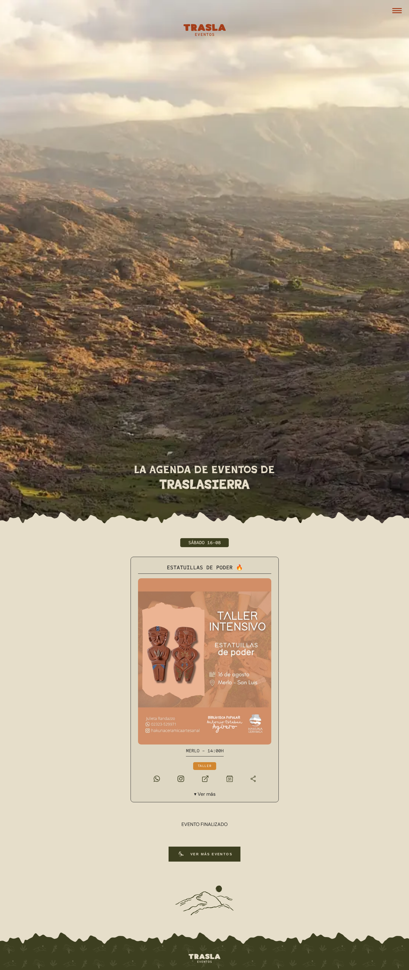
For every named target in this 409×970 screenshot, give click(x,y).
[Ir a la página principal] (204, 959)
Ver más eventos (211, 854)
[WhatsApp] (156, 778)
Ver (206, 794)
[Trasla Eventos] (204, 30)
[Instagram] (181, 778)
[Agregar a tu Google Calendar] (229, 778)
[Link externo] (204, 778)
